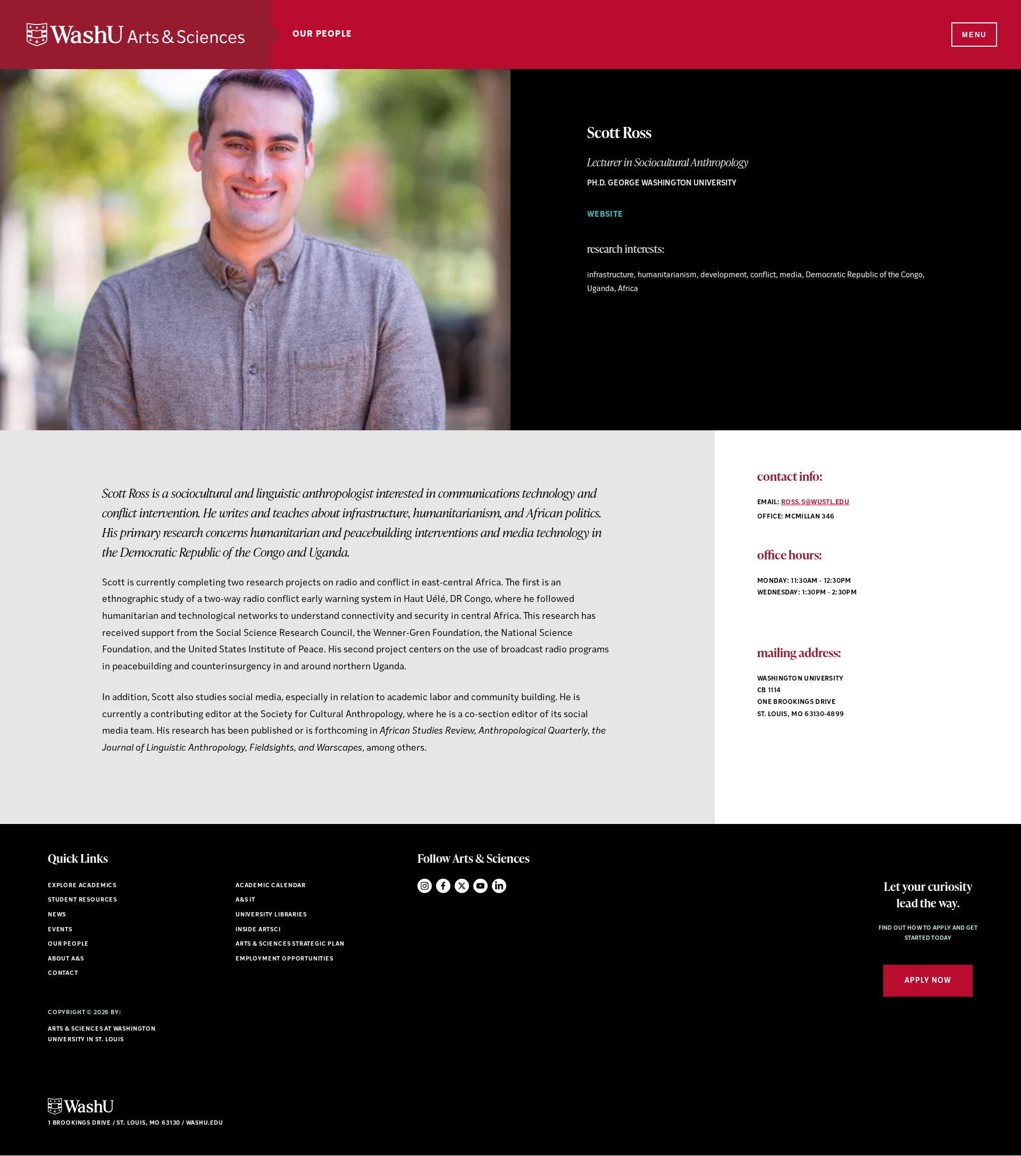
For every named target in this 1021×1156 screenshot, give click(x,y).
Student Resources (82, 900)
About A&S (65, 959)
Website (605, 215)
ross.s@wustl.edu (815, 502)
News (57, 915)
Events (60, 930)
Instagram (424, 886)
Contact (63, 973)
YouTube (480, 886)
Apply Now (928, 981)
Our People (322, 34)
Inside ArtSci (258, 930)
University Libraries (271, 915)
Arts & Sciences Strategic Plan (290, 944)
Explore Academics (82, 886)
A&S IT (245, 900)
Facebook (443, 886)
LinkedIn (499, 886)
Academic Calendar (271, 886)
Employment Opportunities (284, 959)
